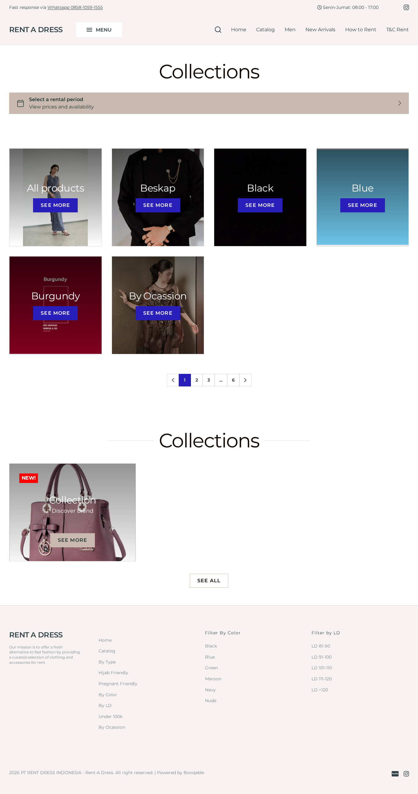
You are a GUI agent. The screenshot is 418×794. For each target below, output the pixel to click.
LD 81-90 (321, 646)
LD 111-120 (322, 679)
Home (238, 29)
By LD (105, 705)
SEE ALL (209, 580)
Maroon (213, 679)
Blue (210, 657)
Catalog (265, 29)
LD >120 (320, 690)
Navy (210, 690)
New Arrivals (320, 29)
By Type (107, 662)
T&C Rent (397, 29)
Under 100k (110, 716)
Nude (210, 700)
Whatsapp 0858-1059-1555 (75, 7)
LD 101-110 (322, 668)
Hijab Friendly (113, 672)
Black (211, 646)
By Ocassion (112, 727)
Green (211, 668)
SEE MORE (55, 205)
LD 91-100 (322, 657)
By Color (108, 694)
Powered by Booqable (180, 772)
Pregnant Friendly (118, 683)
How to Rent (360, 29)
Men (290, 29)
